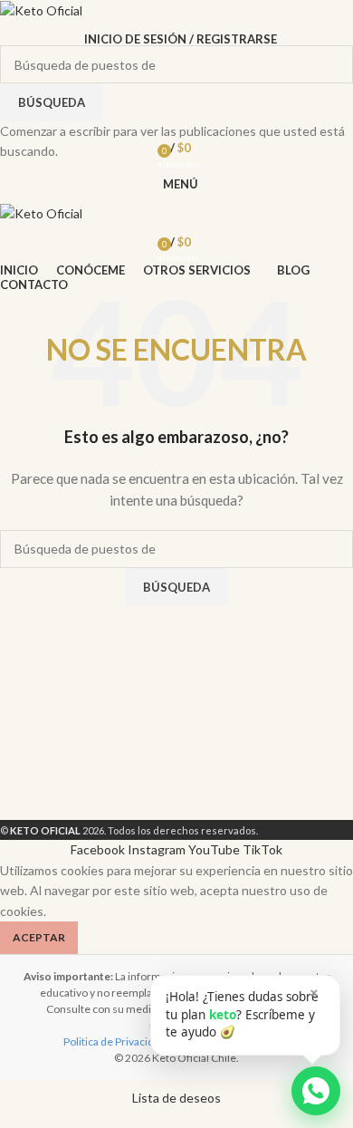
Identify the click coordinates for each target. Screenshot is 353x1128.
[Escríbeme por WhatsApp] (315, 1090)
